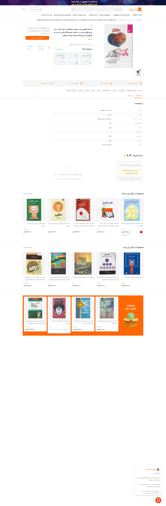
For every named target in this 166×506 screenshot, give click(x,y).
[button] (24, 213)
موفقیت (115, 90)
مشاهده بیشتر (28, 194)
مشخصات (138, 96)
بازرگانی (93, 90)
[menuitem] (136, 14)
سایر (91, 25)
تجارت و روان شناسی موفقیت (77, 44)
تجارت (98, 90)
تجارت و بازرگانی (106, 90)
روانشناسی (121, 90)
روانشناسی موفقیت (131, 90)
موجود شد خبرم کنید (36, 38)
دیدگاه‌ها (130, 96)
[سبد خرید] (23, 9)
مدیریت (87, 90)
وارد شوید (128, 173)
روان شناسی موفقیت (71, 90)
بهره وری (80, 90)
